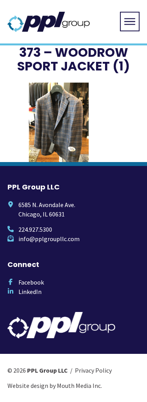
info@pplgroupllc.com (49, 239)
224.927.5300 (35, 229)
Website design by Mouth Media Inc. (54, 385)
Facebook (31, 282)
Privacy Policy (93, 370)
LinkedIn (30, 292)
